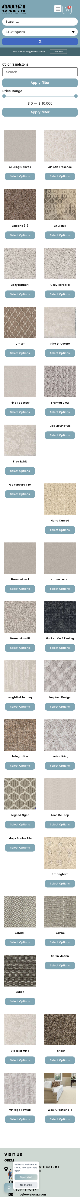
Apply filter (40, 112)
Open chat (26, 1177)
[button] (57, 8)
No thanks (26, 1184)
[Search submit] (40, 41)
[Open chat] (9, 1188)
